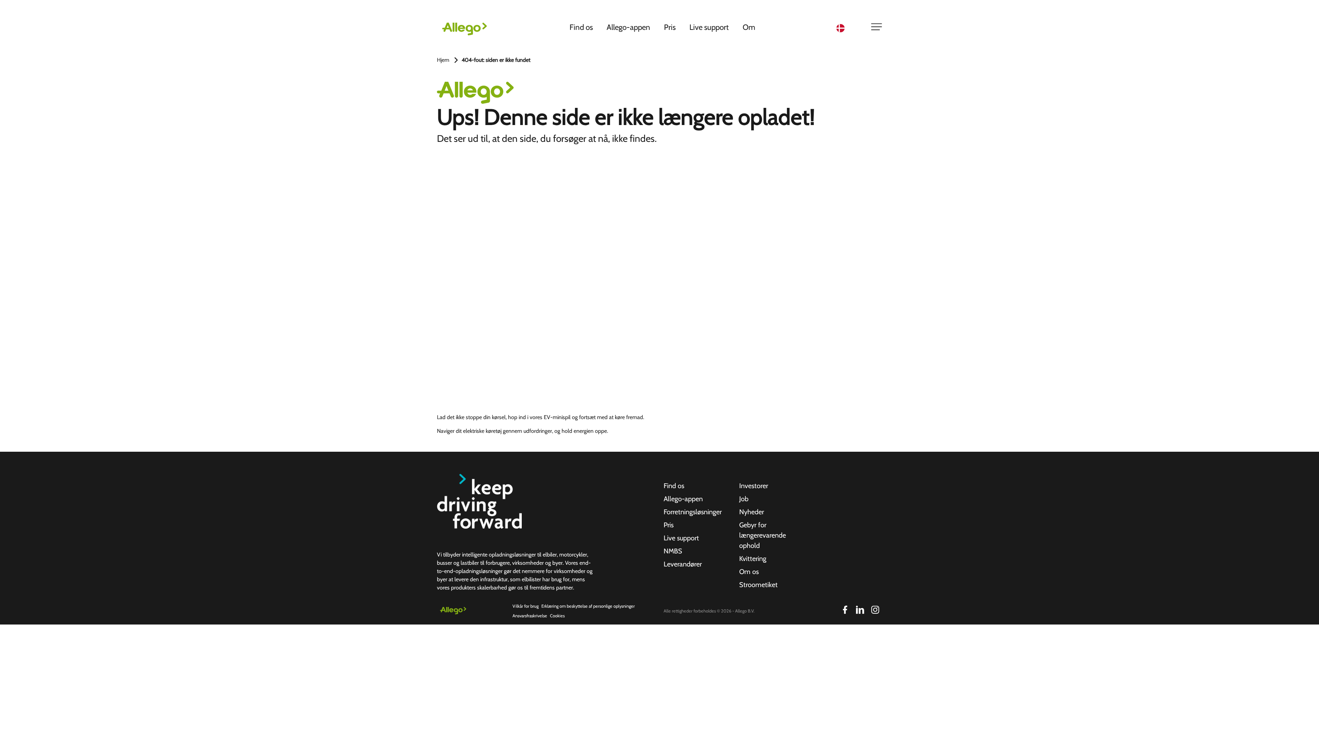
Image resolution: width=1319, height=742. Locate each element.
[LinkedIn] (860, 610)
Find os (581, 27)
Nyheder (751, 512)
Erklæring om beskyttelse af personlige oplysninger (588, 606)
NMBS (673, 551)
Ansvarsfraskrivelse (529, 615)
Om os (749, 571)
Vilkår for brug (525, 606)
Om (749, 27)
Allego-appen (628, 27)
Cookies (557, 615)
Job (743, 499)
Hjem (443, 60)
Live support (709, 27)
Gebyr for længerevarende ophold (762, 535)
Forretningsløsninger (693, 512)
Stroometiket (758, 585)
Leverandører (683, 564)
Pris (670, 27)
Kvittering (752, 558)
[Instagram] (875, 610)
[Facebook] (845, 610)
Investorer (753, 486)
